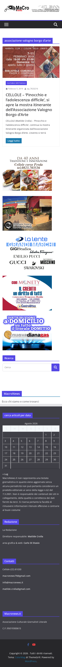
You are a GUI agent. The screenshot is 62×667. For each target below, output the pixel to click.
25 (14, 459)
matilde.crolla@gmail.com (16, 588)
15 (46, 447)
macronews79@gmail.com (16, 575)
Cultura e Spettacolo (16, 83)
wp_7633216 (32, 88)
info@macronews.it (13, 582)
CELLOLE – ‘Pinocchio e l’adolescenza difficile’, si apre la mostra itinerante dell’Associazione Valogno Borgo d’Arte (29, 104)
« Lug (5, 474)
